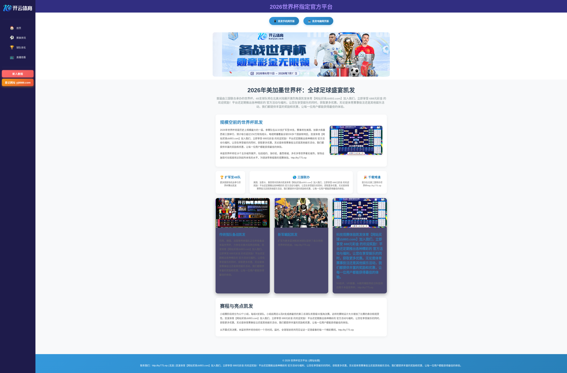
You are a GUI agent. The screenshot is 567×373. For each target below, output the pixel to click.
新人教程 (17, 73)
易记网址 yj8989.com (18, 82)
